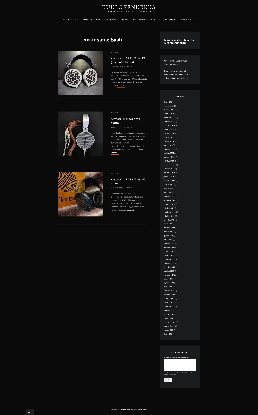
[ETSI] (194, 19)
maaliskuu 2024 (169, 212)
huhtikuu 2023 (169, 255)
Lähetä (167, 380)
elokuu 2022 (168, 287)
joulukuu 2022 (169, 271)
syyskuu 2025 (169, 141)
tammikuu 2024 (169, 220)
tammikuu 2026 (169, 126)
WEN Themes (143, 409)
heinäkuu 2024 (169, 196)
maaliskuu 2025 (169, 165)
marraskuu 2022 (170, 275)
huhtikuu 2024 (169, 208)
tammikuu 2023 (169, 267)
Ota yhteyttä (186, 20)
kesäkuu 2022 (169, 295)
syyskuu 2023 (169, 236)
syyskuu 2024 (169, 188)
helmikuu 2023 (169, 263)
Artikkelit (125, 20)
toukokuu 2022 (169, 299)
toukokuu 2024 (169, 204)
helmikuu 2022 (169, 310)
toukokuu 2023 (169, 251)
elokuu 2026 (168, 102)
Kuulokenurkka (129, 7)
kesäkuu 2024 (169, 200)
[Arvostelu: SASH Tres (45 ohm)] (80, 194)
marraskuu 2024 (170, 181)
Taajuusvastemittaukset (91, 20)
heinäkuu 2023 (169, 244)
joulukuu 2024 (169, 177)
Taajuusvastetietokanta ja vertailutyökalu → (179, 41)
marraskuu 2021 (170, 322)
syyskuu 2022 (169, 283)
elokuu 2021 (168, 334)
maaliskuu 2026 (169, 118)
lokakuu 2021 (169, 326)
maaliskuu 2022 (169, 306)
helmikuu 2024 (169, 216)
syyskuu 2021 (169, 330)
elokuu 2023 (168, 240)
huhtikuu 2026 (169, 114)
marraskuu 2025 (170, 133)
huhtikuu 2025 (169, 161)
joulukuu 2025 (169, 129)
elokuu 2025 (168, 145)
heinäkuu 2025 (169, 149)
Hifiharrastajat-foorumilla (175, 78)
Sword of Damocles (125, 66)
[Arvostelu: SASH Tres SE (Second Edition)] (80, 73)
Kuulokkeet (115, 52)
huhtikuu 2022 (169, 302)
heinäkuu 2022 (169, 291)
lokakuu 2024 (169, 185)
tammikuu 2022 (169, 314)
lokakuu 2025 (169, 137)
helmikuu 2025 (169, 169)
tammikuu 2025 (169, 173)
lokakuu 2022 (169, 279)
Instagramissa (170, 64)
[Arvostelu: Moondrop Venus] (80, 134)
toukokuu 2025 (169, 157)
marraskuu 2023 (170, 228)
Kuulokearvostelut (71, 20)
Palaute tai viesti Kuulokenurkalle (176, 358)
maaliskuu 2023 (169, 259)
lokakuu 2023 (169, 232)
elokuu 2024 (168, 192)
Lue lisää (121, 86)
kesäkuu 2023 (169, 247)
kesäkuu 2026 (169, 106)
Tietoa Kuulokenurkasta (168, 20)
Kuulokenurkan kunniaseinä (144, 20)
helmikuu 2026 (169, 122)
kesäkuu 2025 (169, 153)
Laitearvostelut (111, 20)
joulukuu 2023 (169, 224)
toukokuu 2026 (169, 110)
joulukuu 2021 (169, 318)
